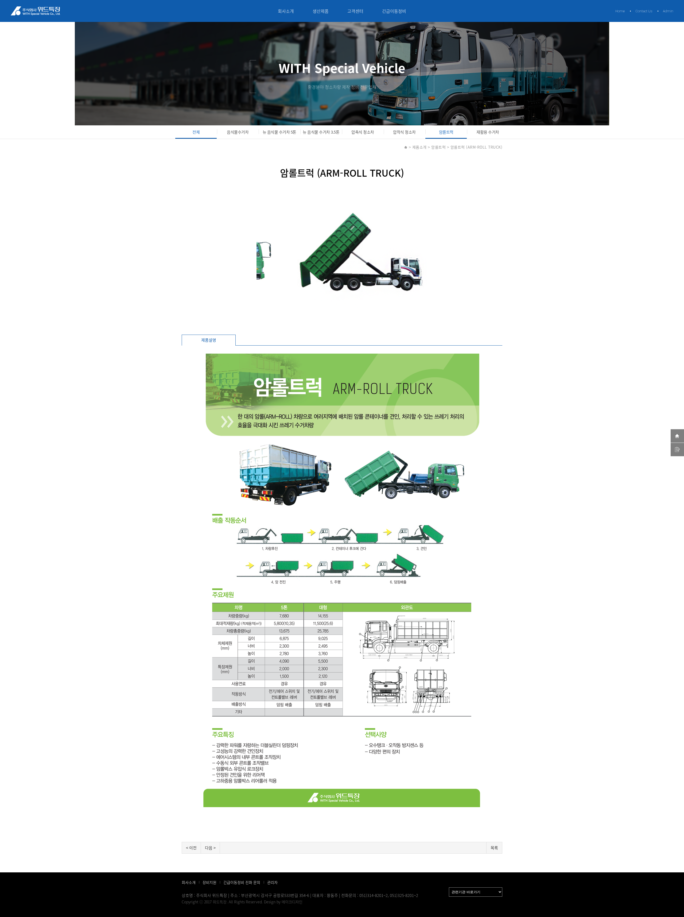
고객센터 (355, 11)
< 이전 (191, 848)
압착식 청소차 (404, 132)
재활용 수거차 (487, 132)
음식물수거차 (237, 132)
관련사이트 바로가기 (430, 890)
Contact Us (643, 11)
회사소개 (286, 11)
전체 (196, 132)
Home (620, 11)
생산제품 (321, 11)
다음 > (210, 848)
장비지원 (209, 882)
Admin (668, 11)
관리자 (272, 882)
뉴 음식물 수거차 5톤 (279, 132)
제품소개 (419, 147)
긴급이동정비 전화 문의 (241, 882)
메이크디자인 (292, 901)
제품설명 (208, 340)
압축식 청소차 (362, 132)
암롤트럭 (446, 132)
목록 (494, 848)
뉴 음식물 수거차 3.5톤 (321, 132)
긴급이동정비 (394, 11)
